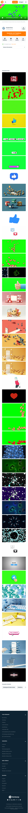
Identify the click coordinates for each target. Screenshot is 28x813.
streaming (20, 697)
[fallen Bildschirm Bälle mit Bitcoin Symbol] (13, 462)
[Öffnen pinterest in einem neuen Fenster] (13, 809)
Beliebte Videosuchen (7, 766)
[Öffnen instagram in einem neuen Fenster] (9, 809)
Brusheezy (4, 727)
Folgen (23, 29)
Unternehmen (5, 734)
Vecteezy (4, 730)
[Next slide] (23, 697)
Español (4, 791)
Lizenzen (4, 754)
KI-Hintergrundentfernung (8, 744)
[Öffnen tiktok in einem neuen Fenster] (15, 809)
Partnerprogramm (6, 759)
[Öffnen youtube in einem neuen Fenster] (19, 809)
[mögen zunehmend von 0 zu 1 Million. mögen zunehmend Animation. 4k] (13, 573)
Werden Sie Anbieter (6, 780)
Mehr (3, 800)
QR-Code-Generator (6, 746)
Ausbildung (4, 737)
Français (4, 798)
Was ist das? (14, 44)
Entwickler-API (5, 739)
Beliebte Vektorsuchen (7, 761)
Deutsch (4, 795)
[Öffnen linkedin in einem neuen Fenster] (11, 809)
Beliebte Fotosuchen (6, 763)
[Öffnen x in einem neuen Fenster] (17, 809)
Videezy (3, 732)
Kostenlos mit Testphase (14, 33)
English (3, 788)
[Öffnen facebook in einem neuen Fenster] (7, 809)
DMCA (3, 756)
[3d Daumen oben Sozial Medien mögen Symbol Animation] (13, 217)
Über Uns (4, 778)
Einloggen (21, 2)
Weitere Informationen (7, 46)
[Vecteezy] (2, 2)
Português (4, 793)
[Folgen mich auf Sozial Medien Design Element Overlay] (13, 643)
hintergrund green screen (9, 697)
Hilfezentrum (5, 773)
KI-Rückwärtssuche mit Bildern (9, 741)
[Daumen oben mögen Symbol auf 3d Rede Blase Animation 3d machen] (13, 176)
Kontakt (3, 776)
